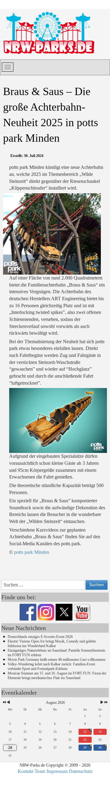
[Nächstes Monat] (102, 702)
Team (40, 771)
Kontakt (25, 771)
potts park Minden (31, 552)
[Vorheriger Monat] (8, 702)
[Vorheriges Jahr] (3, 702)
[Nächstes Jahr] (105, 702)
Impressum (57, 771)
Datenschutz (81, 771)
